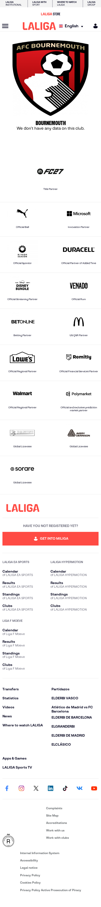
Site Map (52, 815)
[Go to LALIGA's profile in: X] (36, 788)
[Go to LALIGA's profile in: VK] (79, 788)
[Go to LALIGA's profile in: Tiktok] (65, 788)
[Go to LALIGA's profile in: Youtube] (94, 788)
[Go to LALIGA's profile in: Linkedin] (50, 788)
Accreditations (56, 822)
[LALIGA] (39, 26)
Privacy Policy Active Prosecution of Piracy (50, 890)
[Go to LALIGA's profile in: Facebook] (6, 788)
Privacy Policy (30, 875)
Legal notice (29, 867)
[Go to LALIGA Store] (50, 13)
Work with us (55, 830)
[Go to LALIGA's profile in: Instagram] (21, 788)
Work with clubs (57, 837)
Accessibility (29, 860)
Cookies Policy (30, 882)
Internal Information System (39, 853)
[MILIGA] (94, 26)
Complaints (54, 808)
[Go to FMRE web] (23, 841)
